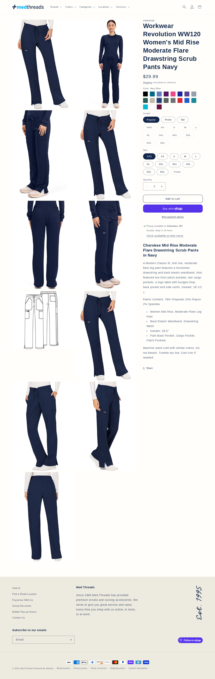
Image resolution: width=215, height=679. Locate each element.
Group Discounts (21, 605)
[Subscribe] (70, 640)
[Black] (145, 94)
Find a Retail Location (24, 594)
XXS (151, 128)
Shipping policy (117, 668)
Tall (183, 119)
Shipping (147, 82)
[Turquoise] (145, 107)
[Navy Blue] (159, 100)
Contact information (138, 668)
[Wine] (159, 107)
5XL (190, 136)
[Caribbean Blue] (152, 94)
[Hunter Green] (145, 100)
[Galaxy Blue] (180, 94)
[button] (55, 7)
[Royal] (186, 100)
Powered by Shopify (43, 668)
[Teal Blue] (193, 100)
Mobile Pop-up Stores (24, 611)
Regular (151, 119)
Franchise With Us (22, 600)
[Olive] (166, 100)
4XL (176, 136)
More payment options (173, 217)
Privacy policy (80, 668)
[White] (152, 107)
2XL (163, 136)
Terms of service (98, 668)
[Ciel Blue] (159, 94)
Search (16, 588)
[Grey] (193, 94)
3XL (164, 144)
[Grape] (186, 94)
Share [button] (149, 368)
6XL (151, 144)
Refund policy (63, 668)
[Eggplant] (166, 94)
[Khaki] (152, 100)
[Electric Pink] (173, 94)
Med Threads (26, 668)
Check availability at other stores (165, 235)
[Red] (180, 100)
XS (164, 128)
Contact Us (18, 617)
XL (150, 136)
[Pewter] (173, 100)
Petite (168, 119)
